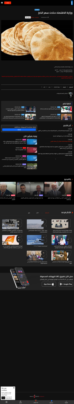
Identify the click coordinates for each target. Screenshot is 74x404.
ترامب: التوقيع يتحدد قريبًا (20, 149)
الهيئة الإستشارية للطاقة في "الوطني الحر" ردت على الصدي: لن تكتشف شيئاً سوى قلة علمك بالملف (12, 246)
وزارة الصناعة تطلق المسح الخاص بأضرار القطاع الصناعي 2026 (14, 166)
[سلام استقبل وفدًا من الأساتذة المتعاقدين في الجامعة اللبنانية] (37, 257)
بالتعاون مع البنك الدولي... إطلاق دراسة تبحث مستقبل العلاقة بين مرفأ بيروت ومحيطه (15, 109)
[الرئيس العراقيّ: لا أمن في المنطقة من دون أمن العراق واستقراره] (57, 191)
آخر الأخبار (67, 125)
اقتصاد (59, 107)
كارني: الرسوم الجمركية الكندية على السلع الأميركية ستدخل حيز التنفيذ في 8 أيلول (55, 131)
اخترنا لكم (67, 103)
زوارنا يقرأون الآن (30, 136)
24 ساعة (47, 213)
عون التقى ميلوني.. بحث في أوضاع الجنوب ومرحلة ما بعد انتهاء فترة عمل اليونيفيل (63, 246)
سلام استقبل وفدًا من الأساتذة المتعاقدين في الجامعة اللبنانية (37, 262)
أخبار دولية (68, 195)
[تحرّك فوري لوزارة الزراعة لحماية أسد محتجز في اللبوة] (62, 257)
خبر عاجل (24, 148)
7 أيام (37, 213)
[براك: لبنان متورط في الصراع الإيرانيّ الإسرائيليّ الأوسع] (30, 191)
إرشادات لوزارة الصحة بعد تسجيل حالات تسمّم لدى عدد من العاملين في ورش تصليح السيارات (62, 231)
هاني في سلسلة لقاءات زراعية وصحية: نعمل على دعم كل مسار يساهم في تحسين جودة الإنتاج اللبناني (13, 117)
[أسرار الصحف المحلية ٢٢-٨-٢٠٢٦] (37, 241)
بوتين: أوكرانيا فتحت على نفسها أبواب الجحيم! (62, 136)
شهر (29, 213)
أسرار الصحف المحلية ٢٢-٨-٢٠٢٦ (40, 246)
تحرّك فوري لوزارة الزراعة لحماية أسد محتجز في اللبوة (62, 262)
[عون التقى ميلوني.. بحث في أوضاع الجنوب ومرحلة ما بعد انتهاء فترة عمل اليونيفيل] (62, 241)
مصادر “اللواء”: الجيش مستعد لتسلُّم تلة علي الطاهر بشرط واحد (37, 231)
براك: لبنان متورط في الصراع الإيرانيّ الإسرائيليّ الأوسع (32, 198)
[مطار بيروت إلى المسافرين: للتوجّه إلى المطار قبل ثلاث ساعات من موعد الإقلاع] (12, 226)
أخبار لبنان (24, 164)
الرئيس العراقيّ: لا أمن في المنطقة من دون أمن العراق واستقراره (59, 198)
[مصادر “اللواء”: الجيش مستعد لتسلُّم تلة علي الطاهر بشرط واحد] (37, 226)
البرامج (20, 402)
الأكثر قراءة (66, 212)
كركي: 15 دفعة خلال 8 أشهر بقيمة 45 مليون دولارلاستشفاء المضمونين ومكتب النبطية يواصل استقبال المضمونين (50, 117)
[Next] (2, 191)
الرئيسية (66, 402)
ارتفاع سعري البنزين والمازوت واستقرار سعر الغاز (50, 109)
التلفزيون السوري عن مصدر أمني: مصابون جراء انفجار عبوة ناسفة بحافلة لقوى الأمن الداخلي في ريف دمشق (55, 147)
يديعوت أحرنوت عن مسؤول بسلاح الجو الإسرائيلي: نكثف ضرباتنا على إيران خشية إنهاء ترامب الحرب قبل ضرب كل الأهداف (14, 142)
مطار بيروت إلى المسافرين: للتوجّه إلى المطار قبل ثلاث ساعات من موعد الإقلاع (12, 231)
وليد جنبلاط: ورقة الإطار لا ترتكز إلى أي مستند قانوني (61, 141)
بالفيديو (67, 179)
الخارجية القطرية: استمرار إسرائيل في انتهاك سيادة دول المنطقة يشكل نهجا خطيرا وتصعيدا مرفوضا (55, 154)
